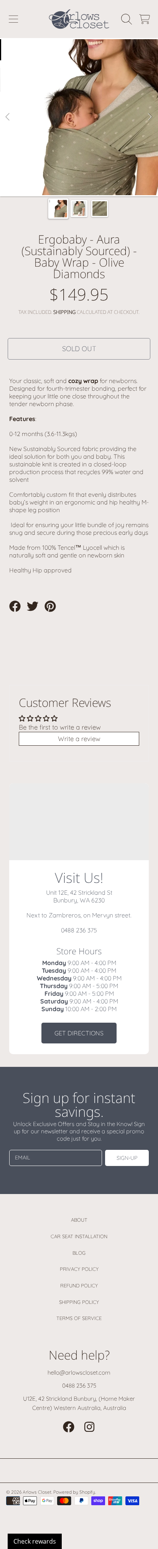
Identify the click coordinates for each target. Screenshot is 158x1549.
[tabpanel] (79, 117)
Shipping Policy (79, 1302)
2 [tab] (79, 174)
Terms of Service (79, 1318)
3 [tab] (90, 174)
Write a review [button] (79, 739)
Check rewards (34, 1541)
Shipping (64, 312)
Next (150, 117)
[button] (13, 19)
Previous (8, 117)
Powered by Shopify (74, 1492)
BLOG (79, 1253)
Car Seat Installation (79, 1236)
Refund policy (79, 1285)
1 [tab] (67, 174)
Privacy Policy (79, 1269)
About (79, 1220)
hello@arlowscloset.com (79, 1372)
